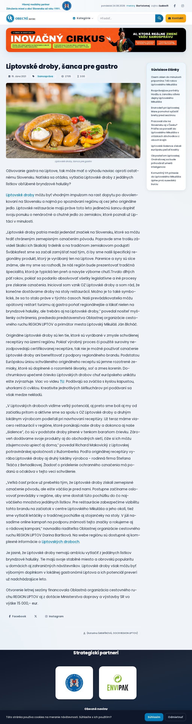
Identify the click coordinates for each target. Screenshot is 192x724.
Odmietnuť (175, 717)
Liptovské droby (20, 195)
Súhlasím (154, 717)
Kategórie (83, 18)
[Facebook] (174, 5)
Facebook (19, 616)
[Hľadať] (159, 18)
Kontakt (177, 18)
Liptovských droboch (60, 541)
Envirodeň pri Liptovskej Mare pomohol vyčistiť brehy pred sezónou (165, 111)
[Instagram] (182, 5)
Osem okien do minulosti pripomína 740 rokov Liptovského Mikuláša (166, 80)
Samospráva (45, 76)
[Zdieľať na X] (35, 616)
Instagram (56, 616)
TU (62, 381)
